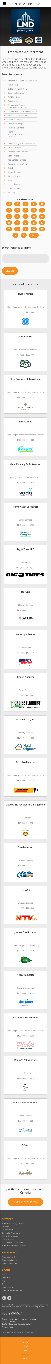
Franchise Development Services (14, 1245)
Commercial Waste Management (22, 111)
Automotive (13, 84)
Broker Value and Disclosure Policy (17, 1324)
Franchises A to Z (8, 1257)
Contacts (25, 1358)
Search (10, 270)
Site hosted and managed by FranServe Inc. (17, 1332)
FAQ (3, 1281)
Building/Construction (17, 88)
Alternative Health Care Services (22, 80)
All (34, 235)
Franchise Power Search (25, 1202)
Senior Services (14, 172)
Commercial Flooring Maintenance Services (17, 106)
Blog (3, 1284)
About (25, 1346)
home (25, 1342)
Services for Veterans (10, 1236)
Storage (11, 180)
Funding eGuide (8, 1230)
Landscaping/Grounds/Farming (21, 143)
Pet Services (13, 155)
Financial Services (15, 119)
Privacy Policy (8, 1327)
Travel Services (14, 188)
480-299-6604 (12, 1313)
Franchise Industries (9, 1260)
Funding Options (8, 1227)
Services (25, 1350)
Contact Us (6, 1278)
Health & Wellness (16, 127)
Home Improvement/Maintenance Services (20, 134)
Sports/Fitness (14, 176)
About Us (5, 1275)
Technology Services (17, 184)
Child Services (14, 97)
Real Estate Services (17, 159)
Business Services (16, 93)
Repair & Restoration (17, 164)
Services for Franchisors (11, 1233)
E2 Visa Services (7, 1239)
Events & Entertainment (18, 115)
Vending (11, 192)
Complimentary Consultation (12, 1242)
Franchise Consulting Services (13, 1223)
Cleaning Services (15, 101)
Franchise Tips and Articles (12, 1290)
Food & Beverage (16, 123)
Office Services (14, 147)
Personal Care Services (18, 151)
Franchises (25, 1354)
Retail (10, 168)
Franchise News (7, 1287)
